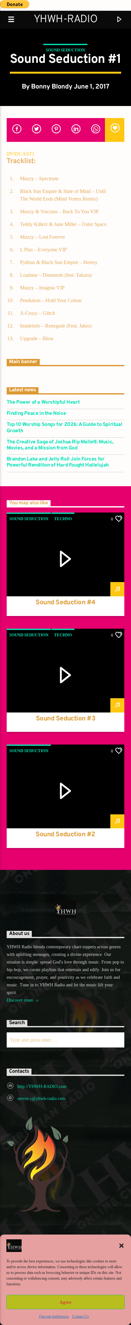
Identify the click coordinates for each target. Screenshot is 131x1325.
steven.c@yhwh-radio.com (41, 1098)
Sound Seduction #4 (65, 603)
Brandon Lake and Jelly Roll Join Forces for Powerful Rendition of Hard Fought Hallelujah (58, 462)
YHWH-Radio (65, 19)
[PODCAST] (20, 153)
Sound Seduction (65, 50)
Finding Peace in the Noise (36, 414)
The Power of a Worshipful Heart (43, 403)
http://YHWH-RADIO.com (41, 1086)
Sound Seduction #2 (65, 835)
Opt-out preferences (54, 1316)
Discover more (20, 1000)
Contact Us (80, 1316)
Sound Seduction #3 (65, 719)
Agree (65, 1302)
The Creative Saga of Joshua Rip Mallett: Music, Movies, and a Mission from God (60, 445)
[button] (121, 1245)
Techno (63, 518)
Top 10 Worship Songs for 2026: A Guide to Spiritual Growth (64, 428)
